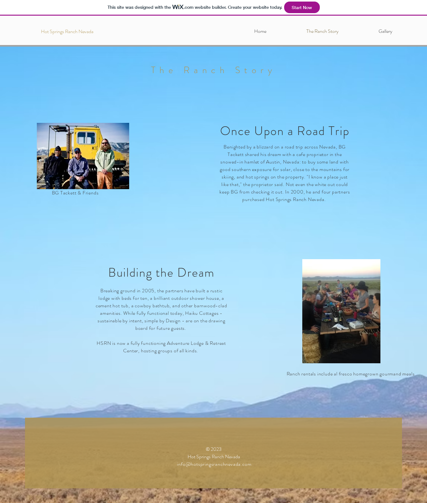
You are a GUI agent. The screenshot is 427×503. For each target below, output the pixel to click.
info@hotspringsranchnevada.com (214, 464)
